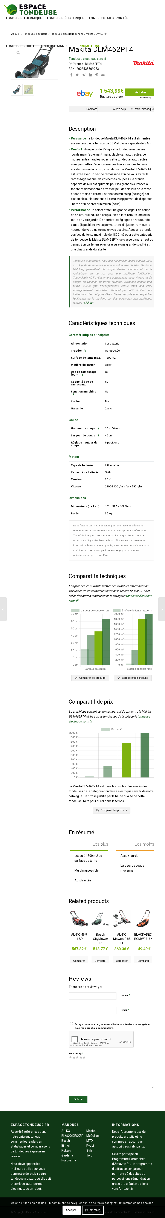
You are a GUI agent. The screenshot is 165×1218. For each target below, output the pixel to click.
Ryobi (90, 1145)
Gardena (67, 1155)
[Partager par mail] (102, 75)
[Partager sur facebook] (71, 75)
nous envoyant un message (105, 550)
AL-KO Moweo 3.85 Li (121, 939)
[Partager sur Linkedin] (90, 75)
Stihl (89, 1150)
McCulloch (93, 1135)
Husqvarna (68, 1160)
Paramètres (93, 1210)
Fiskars (66, 1150)
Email (125, 1009)
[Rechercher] (105, 46)
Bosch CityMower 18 (100, 939)
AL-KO (65, 1131)
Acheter (140, 92)
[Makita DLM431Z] (3, 609)
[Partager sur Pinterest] (96, 75)
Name (125, 995)
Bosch (65, 1140)
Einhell (65, 1145)
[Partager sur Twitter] (77, 75)
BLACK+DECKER (72, 1135)
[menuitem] (23, 18)
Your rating (76, 1053)
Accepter (72, 1210)
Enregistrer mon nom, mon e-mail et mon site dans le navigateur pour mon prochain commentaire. (112, 1026)
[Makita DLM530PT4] (161, 609)
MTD (89, 1140)
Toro (89, 1155)
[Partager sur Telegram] (84, 75)
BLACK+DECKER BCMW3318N (143, 937)
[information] (85, 350)
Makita (88, 302)
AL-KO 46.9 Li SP (79, 937)
